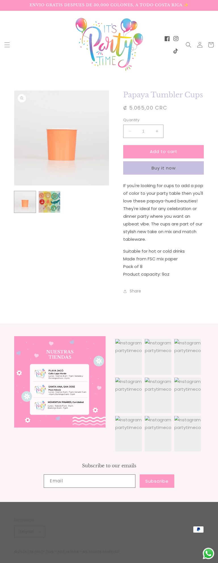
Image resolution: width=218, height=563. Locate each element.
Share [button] (135, 291)
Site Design (68, 551)
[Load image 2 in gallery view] (49, 202)
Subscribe (157, 481)
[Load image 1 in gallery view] (25, 202)
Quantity (131, 120)
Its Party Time (41, 551)
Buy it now (164, 168)
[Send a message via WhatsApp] (208, 553)
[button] (7, 45)
